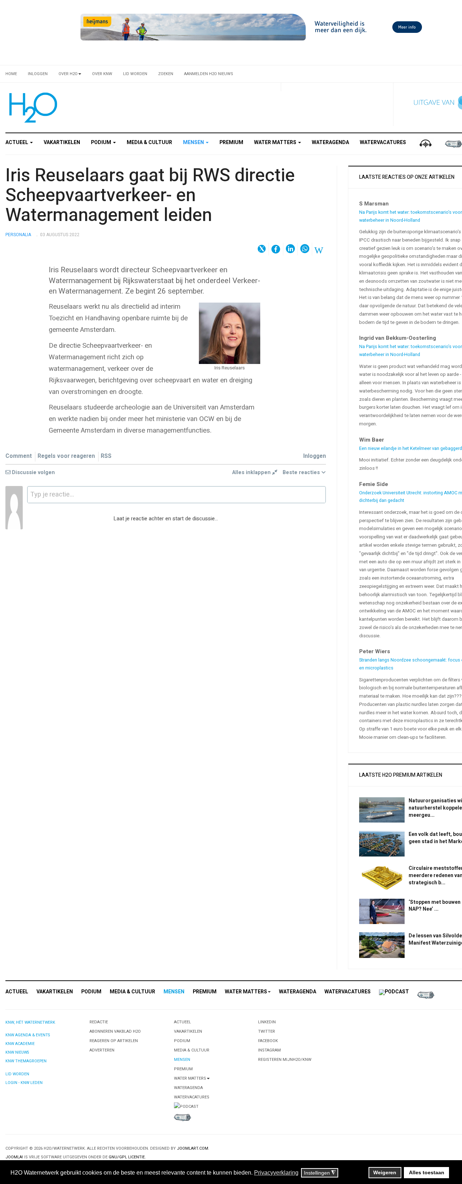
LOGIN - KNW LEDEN (24, 1082)
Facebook (268, 1041)
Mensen (194, 142)
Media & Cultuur (149, 142)
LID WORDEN (17, 1074)
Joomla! (14, 1157)
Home (11, 74)
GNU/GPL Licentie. (127, 1157)
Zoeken (165, 74)
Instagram (269, 1050)
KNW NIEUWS (17, 1052)
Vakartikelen (62, 142)
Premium (231, 142)
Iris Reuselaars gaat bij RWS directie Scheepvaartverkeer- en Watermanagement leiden (150, 195)
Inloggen (38, 74)
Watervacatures (383, 142)
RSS (106, 456)
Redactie (99, 1022)
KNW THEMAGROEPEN (26, 1061)
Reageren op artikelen (114, 1041)
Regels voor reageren (66, 456)
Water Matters (275, 142)
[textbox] (176, 494)
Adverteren (102, 1050)
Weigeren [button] (384, 1172)
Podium (101, 142)
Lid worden (135, 74)
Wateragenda (330, 142)
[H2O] (31, 107)
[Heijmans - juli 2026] (253, 27)
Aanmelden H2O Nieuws (208, 74)
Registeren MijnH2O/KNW (284, 1060)
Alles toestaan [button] (426, 1172)
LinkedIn (267, 1022)
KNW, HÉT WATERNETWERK (30, 1022)
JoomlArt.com (192, 1148)
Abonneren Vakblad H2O (115, 1031)
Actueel (17, 142)
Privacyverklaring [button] (276, 1173)
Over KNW (102, 74)
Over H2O (68, 74)
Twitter (266, 1031)
